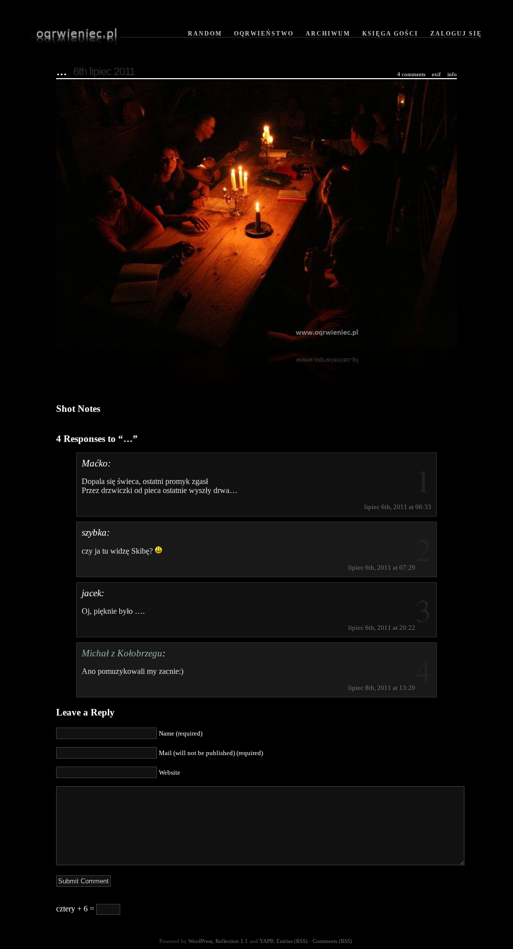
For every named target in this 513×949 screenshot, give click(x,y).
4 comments (411, 74)
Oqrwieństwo (264, 33)
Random (205, 33)
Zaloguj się (456, 33)
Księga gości (390, 33)
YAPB (267, 941)
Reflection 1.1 (231, 941)
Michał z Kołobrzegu (122, 653)
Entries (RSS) (292, 941)
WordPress (200, 941)
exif (436, 74)
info (452, 74)
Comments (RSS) (332, 941)
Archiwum (328, 33)
